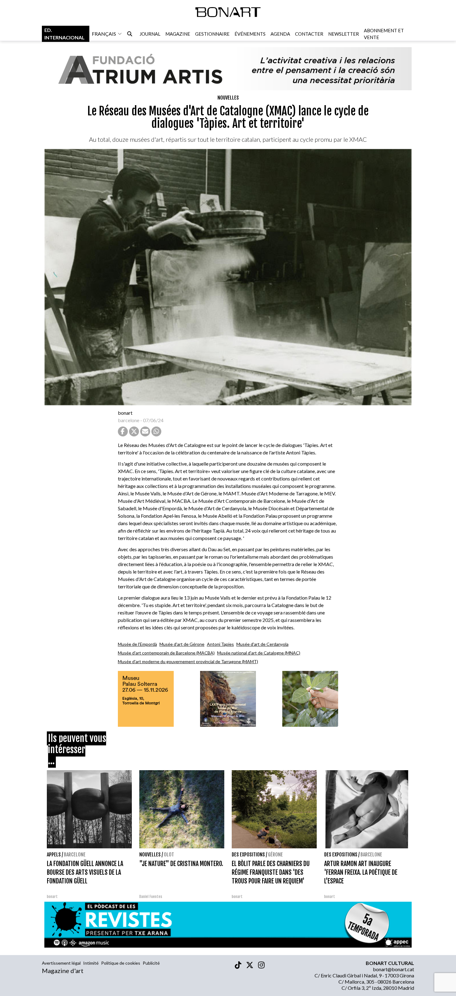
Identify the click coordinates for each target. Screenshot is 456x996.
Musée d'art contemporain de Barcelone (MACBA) (166, 652)
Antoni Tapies (220, 644)
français (104, 34)
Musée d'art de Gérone (181, 644)
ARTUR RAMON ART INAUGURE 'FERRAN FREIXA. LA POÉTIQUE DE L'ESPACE (360, 872)
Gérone (275, 854)
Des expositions (248, 854)
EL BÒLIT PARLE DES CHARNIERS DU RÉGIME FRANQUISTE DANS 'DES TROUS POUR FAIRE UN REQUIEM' (271, 872)
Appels (54, 854)
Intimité (91, 963)
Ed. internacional (64, 33)
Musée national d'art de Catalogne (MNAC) (258, 652)
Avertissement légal (61, 963)
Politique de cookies (120, 963)
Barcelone (75, 854)
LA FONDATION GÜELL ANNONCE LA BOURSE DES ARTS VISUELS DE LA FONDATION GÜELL (85, 872)
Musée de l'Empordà (137, 644)
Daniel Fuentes (150, 896)
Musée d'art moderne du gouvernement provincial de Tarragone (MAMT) (188, 661)
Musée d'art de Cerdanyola (262, 644)
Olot (169, 854)
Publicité (151, 963)
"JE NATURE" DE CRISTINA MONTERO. (181, 864)
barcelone (128, 420)
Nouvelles (228, 98)
